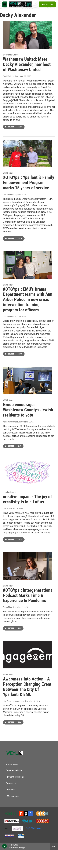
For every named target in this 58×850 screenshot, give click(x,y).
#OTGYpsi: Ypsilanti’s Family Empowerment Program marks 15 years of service (28, 182)
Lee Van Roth (8, 194)
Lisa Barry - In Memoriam (13, 701)
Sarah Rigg (7, 607)
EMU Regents (12, 796)
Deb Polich (7, 508)
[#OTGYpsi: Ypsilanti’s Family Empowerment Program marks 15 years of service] (27, 153)
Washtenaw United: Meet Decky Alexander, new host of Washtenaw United (27, 64)
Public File (10, 790)
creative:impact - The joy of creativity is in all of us (27, 499)
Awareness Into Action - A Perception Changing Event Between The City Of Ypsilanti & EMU (27, 686)
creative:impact (9, 492)
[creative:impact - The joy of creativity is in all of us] (27, 472)
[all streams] (54, 846)
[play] (4, 846)
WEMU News (8, 173)
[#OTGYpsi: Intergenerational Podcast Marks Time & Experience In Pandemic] (27, 566)
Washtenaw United (10, 55)
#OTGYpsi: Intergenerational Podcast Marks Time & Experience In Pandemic (28, 595)
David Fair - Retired (10, 76)
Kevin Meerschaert (10, 422)
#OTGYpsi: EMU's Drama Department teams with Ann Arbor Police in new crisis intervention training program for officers (27, 299)
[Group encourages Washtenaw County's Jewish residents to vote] (27, 380)
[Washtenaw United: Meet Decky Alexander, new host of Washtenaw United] (27, 35)
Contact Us (11, 783)
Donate (48, 4)
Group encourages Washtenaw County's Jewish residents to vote (28, 410)
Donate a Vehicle (14, 770)
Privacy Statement (14, 777)
